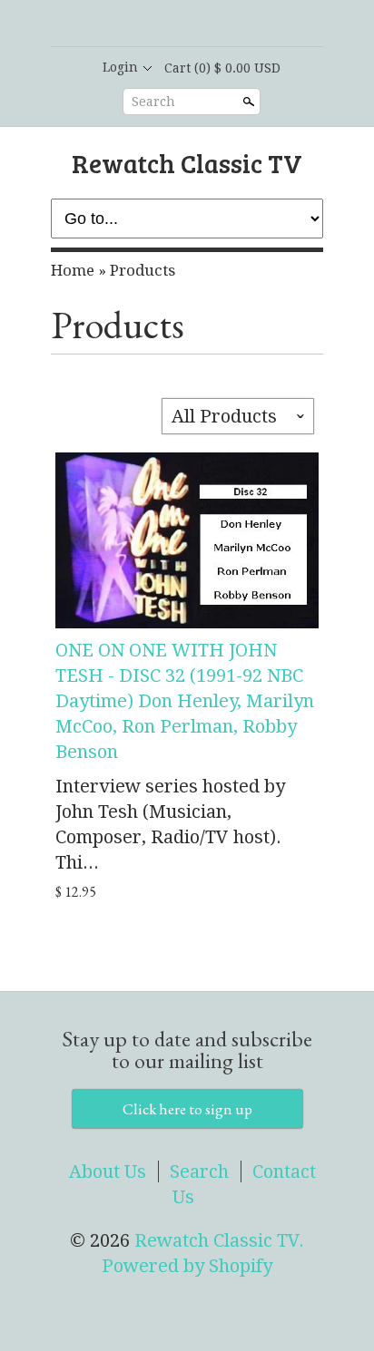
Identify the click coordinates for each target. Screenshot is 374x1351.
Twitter (201, 24)
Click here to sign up (187, 1109)
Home (72, 270)
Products (142, 270)
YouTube (232, 24)
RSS (140, 24)
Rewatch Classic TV (187, 162)
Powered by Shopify (187, 1266)
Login (120, 67)
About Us (107, 1171)
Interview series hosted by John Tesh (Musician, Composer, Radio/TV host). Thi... (170, 824)
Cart (222, 68)
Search (153, 101)
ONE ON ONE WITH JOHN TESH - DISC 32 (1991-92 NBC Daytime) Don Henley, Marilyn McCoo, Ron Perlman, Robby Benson (184, 701)
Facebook (170, 24)
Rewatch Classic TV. (219, 1240)
